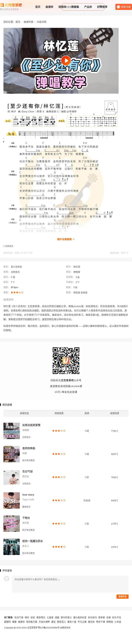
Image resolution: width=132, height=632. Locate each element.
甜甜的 (7, 622)
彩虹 (33, 617)
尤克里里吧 (32, 628)
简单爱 (101, 617)
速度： (6, 287)
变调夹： (70, 277)
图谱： (69, 292)
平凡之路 (82, 622)
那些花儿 (61, 622)
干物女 (26, 517)
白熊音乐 (9, 246)
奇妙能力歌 (31, 622)
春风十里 (71, 622)
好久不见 (116, 617)
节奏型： (70, 282)
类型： (69, 271)
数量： (69, 287)
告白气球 (27, 471)
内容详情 (41, 21)
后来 (108, 617)
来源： (6, 271)
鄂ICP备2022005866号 (49, 628)
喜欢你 (91, 622)
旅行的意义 (66, 617)
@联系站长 (65, 628)
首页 (37, 6)
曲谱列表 (28, 21)
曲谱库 (49, 6)
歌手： (69, 266)
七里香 (50, 617)
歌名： (6, 266)
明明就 (109, 622)
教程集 (75, 6)
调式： (6, 277)
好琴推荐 (102, 6)
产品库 (88, 6)
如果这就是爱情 (31, 425)
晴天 (27, 617)
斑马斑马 (92, 617)
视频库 (62, 6)
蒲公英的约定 (80, 617)
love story (28, 494)
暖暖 (14, 622)
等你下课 (100, 622)
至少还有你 (16, 266)
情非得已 (40, 617)
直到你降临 (28, 448)
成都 (57, 617)
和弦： (6, 282)
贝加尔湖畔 (44, 622)
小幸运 (117, 622)
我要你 (21, 622)
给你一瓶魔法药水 (32, 541)
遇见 (53, 622)
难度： (6, 292)
